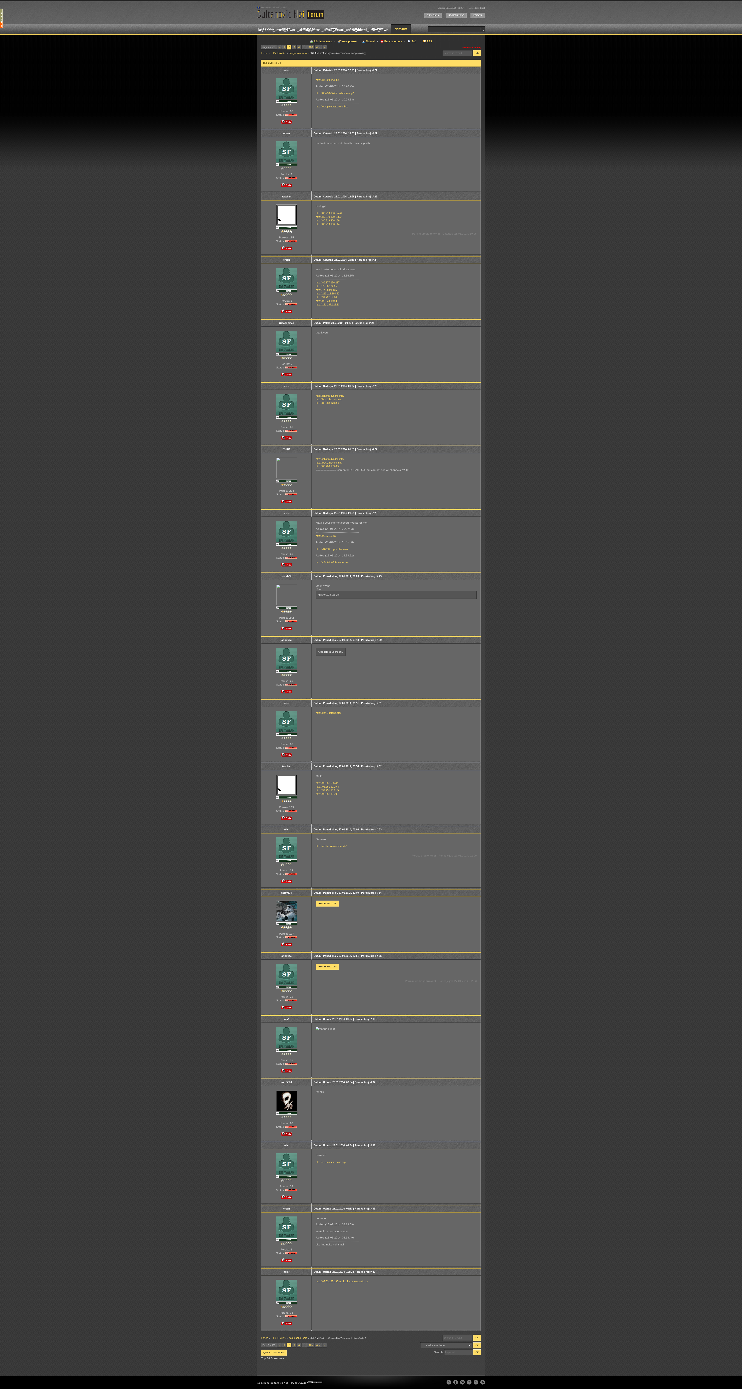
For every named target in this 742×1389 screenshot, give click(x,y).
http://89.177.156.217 (328, 282)
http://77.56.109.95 (326, 286)
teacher (286, 196)
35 (380, 955)
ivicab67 (286, 576)
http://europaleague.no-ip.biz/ (332, 106)
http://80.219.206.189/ (328, 220)
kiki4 (286, 1019)
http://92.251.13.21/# (327, 790)
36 (374, 1019)
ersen (286, 133)
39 (374, 1208)
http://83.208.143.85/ (327, 79)
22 (375, 133)
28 (375, 513)
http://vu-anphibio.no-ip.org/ (331, 1162)
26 (375, 386)
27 (375, 449)
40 (374, 1271)
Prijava (477, 15)
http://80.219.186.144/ (328, 224)
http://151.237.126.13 (328, 304)
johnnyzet (286, 640)
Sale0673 (286, 892)
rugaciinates (286, 323)
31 (380, 703)
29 (380, 576)
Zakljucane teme (298, 53)
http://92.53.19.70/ (326, 535)
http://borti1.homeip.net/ (329, 399)
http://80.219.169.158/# (329, 216)
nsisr (286, 70)
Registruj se (456, 15)
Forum (264, 53)
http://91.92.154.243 (327, 297)
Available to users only (330, 651)
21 (375, 70)
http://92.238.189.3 (326, 300)
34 (380, 892)
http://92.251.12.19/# (327, 786)
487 (318, 47)
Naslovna (433, 15)
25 (372, 323)
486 (311, 47)
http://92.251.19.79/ (327, 794)
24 (375, 259)
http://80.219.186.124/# (329, 213)
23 (375, 196)
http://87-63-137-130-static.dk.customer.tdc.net (342, 1281)
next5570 (286, 1082)
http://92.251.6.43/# (327, 783)
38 (374, 1145)
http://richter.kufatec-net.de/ (331, 846)
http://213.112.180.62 (327, 293)
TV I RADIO (278, 53)
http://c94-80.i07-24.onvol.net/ (332, 562)
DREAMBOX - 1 (319, 53)
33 (380, 829)
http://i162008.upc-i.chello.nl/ (332, 549)
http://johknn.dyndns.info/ (330, 395)
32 (380, 766)
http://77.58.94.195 (326, 289)
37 (374, 1082)
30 (380, 640)
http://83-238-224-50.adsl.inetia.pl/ (335, 93)
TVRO (286, 449)
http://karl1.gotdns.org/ (328, 712)
